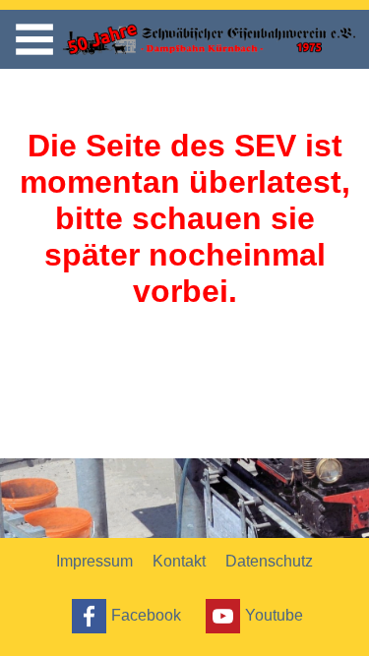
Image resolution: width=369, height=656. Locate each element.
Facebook (146, 614)
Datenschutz (269, 561)
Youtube (274, 614)
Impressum (94, 561)
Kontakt (179, 561)
